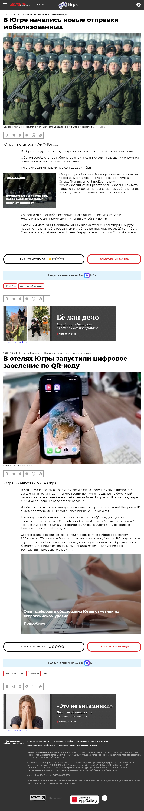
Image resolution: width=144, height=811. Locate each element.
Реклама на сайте (63, 741)
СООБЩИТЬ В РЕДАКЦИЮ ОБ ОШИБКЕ (78, 745)
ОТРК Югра (98, 126)
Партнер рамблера (57, 798)
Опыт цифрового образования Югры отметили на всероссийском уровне (71, 613)
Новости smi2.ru (15, 342)
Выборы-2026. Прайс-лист (41, 745)
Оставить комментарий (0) (114, 259)
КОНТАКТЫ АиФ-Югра (38, 741)
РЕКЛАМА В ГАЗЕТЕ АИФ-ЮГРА (92, 741)
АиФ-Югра (27, 465)
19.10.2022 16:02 (11, 14)
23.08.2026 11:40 (11, 353)
